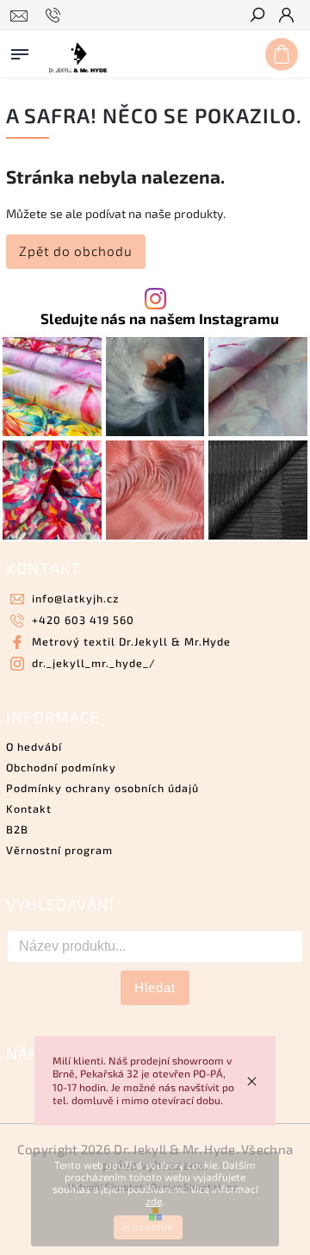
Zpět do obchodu (76, 251)
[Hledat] (257, 16)
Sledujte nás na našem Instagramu (159, 318)
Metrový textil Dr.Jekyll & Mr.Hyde (131, 641)
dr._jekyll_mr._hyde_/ (94, 663)
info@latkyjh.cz (75, 598)
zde (154, 1201)
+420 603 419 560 (83, 620)
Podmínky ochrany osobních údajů (102, 788)
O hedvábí (34, 746)
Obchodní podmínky (61, 767)
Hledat (155, 987)
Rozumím (148, 1227)
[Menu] (20, 51)
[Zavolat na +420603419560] (55, 15)
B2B (17, 829)
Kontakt (29, 808)
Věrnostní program (59, 850)
